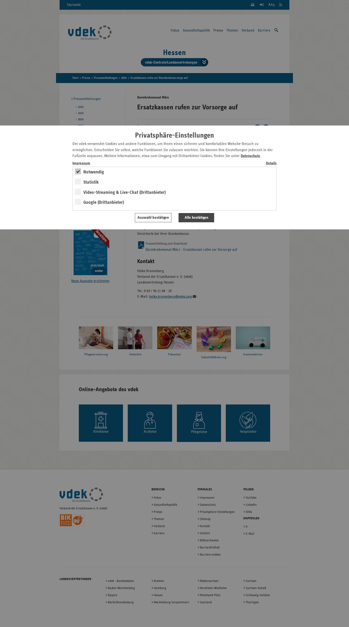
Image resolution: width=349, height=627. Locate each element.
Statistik (91, 182)
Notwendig (93, 172)
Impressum (81, 163)
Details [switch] (271, 163)
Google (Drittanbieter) (103, 202)
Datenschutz (250, 156)
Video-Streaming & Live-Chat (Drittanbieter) (124, 192)
